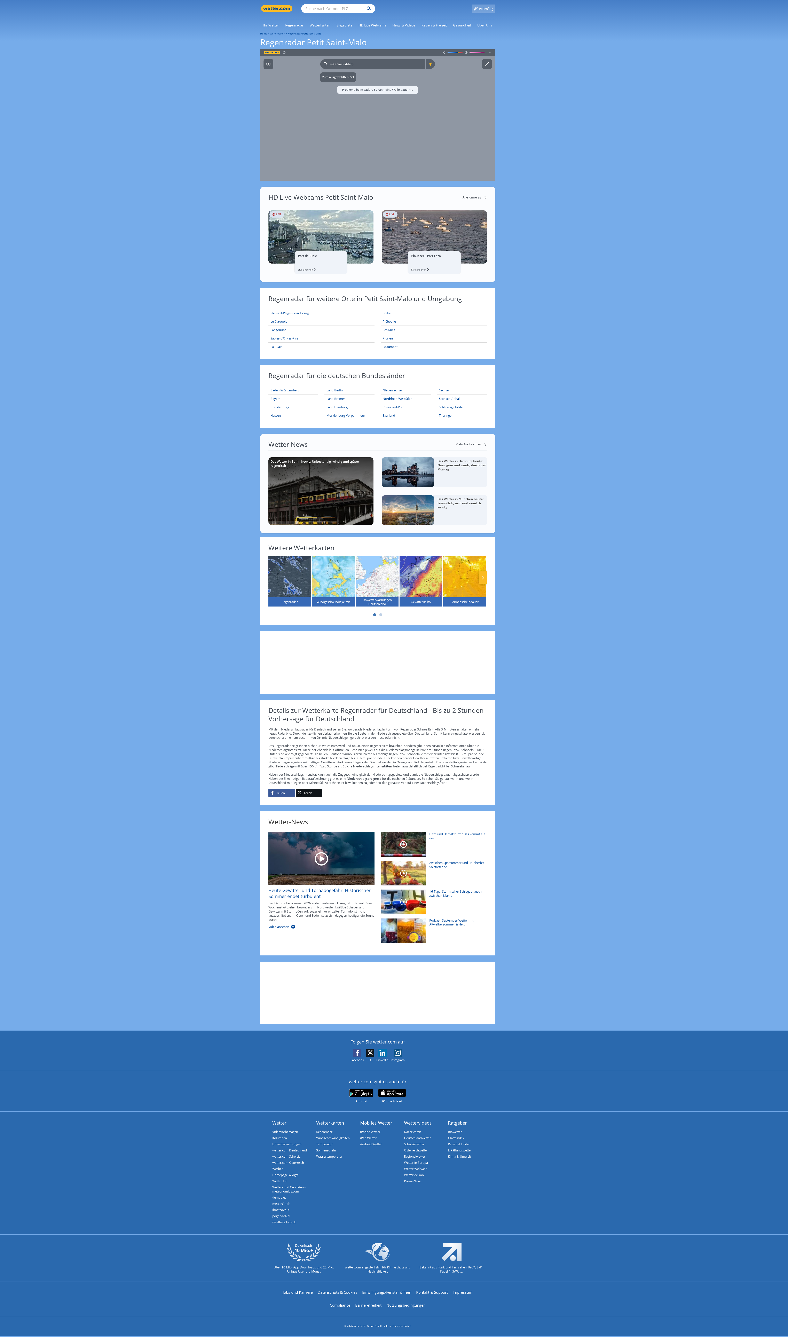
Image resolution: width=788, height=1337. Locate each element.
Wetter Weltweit (415, 1169)
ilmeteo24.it (280, 1210)
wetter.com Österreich (288, 1162)
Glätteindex (456, 1138)
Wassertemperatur (329, 1156)
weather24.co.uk (284, 1222)
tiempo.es (279, 1197)
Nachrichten (412, 1132)
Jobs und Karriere (298, 1292)
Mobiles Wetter (376, 1123)
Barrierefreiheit (368, 1305)
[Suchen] (368, 8)
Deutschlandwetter (417, 1138)
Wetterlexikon (414, 1175)
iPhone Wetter (370, 1132)
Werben (277, 1169)
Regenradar (324, 1132)
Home (263, 33)
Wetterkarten (277, 33)
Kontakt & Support (432, 1292)
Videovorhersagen (285, 1132)
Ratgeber (457, 1123)
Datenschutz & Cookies (337, 1292)
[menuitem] (271, 25)
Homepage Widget (285, 1175)
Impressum (462, 1292)
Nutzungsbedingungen (406, 1305)
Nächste (483, 577)
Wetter (279, 1123)
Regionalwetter (414, 1156)
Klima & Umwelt (459, 1156)
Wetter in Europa (416, 1162)
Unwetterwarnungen (286, 1144)
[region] (377, 115)
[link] (271, 25)
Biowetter (455, 1132)
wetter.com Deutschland (289, 1150)
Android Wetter (371, 1144)
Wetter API (279, 1181)
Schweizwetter (414, 1144)
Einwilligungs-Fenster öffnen (386, 1292)
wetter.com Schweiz (286, 1156)
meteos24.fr (281, 1204)
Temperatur (324, 1144)
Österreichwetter (416, 1150)
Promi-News (412, 1181)
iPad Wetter (368, 1138)
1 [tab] (374, 615)
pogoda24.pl (281, 1216)
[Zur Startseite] (276, 8)
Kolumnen (279, 1138)
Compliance (340, 1305)
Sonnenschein (326, 1150)
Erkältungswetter (460, 1150)
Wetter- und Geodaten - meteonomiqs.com (289, 1189)
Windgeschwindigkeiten (333, 1138)
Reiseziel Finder (459, 1144)
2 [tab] (381, 615)
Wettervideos (418, 1123)
